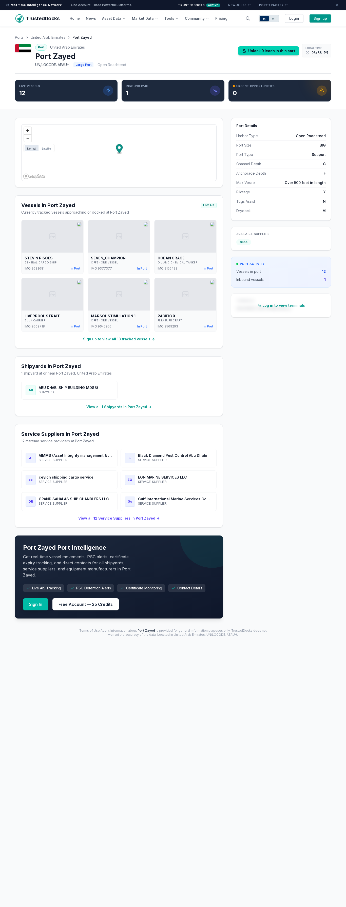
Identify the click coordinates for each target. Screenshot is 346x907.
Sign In (35, 604)
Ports (19, 37)
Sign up (320, 18)
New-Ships (237, 5)
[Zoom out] (27, 138)
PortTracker (271, 5)
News (91, 18)
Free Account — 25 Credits (86, 604)
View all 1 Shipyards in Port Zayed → (118, 407)
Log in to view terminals (283, 305)
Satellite (46, 148)
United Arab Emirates (48, 37)
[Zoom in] (27, 130)
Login (294, 18)
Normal (31, 148)
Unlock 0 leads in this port (271, 51)
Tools (169, 18)
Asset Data (111, 18)
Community (195, 18)
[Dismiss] (337, 5)
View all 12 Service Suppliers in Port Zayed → (119, 518)
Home (75, 18)
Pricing (221, 18)
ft (273, 18)
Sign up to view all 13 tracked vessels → (119, 339)
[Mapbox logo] (34, 176)
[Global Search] (248, 18)
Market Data (143, 18)
